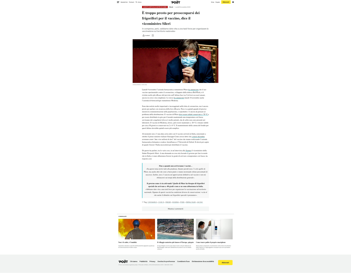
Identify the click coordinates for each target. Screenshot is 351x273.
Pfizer (182, 202)
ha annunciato (193, 89)
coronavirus (152, 202)
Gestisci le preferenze (166, 261)
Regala (218, 2)
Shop (212, 2)
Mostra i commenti (175, 209)
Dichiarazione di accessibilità (203, 261)
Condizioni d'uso (183, 261)
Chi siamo (133, 261)
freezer (168, 202)
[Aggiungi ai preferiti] (152, 35)
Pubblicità (143, 261)
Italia (171, 7)
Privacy (152, 261)
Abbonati (226, 2)
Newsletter (124, 2)
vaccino (200, 202)
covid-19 (161, 202)
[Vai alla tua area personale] (233, 2)
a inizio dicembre (198, 136)
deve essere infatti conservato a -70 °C (193, 114)
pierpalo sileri (191, 202)
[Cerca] (136, 2)
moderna (175, 202)
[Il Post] (175, 2)
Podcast (131, 2)
